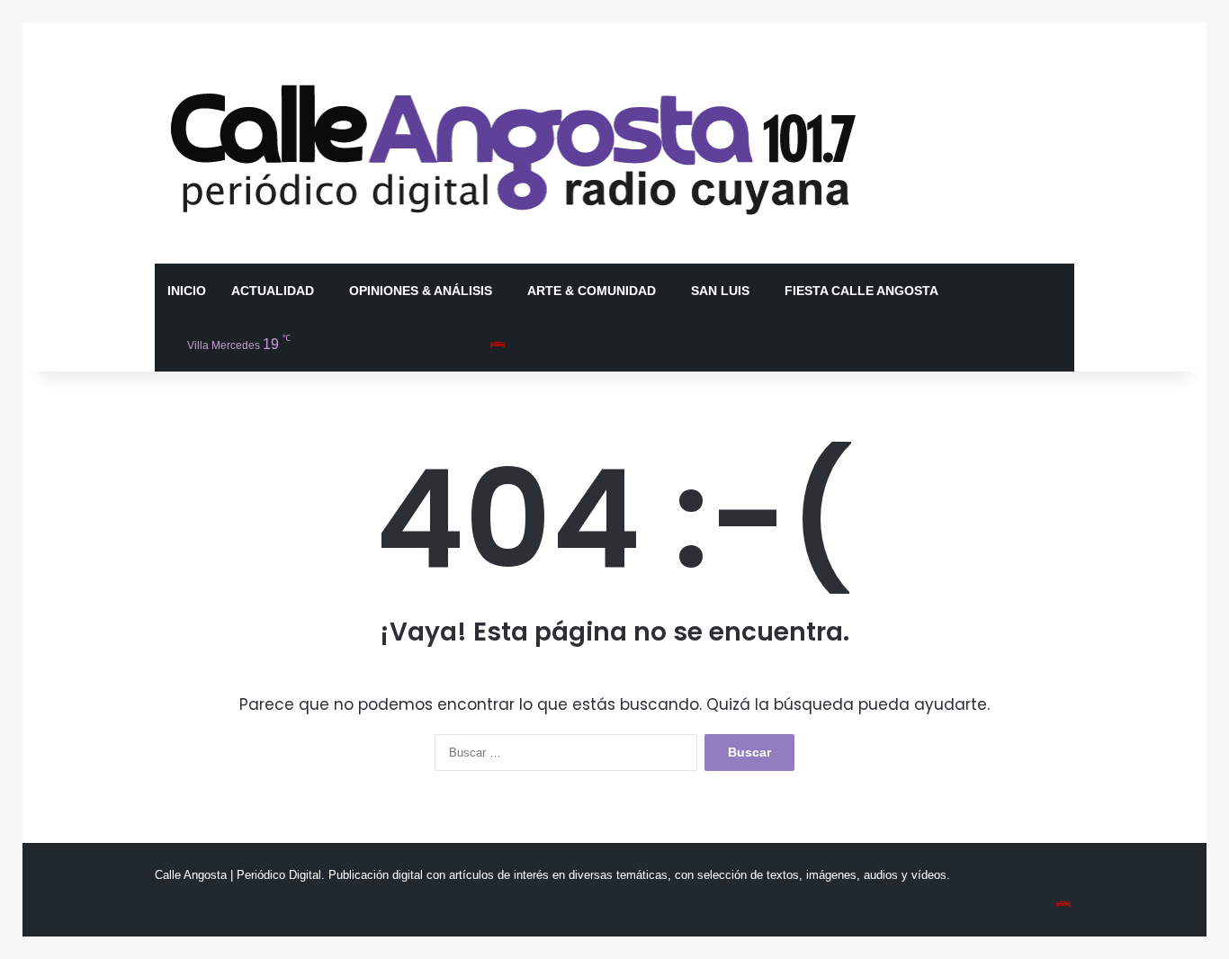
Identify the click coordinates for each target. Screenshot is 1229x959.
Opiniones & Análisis (420, 290)
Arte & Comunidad (591, 290)
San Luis (720, 290)
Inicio (186, 290)
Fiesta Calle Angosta (861, 290)
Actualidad (272, 290)
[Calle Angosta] (515, 143)
